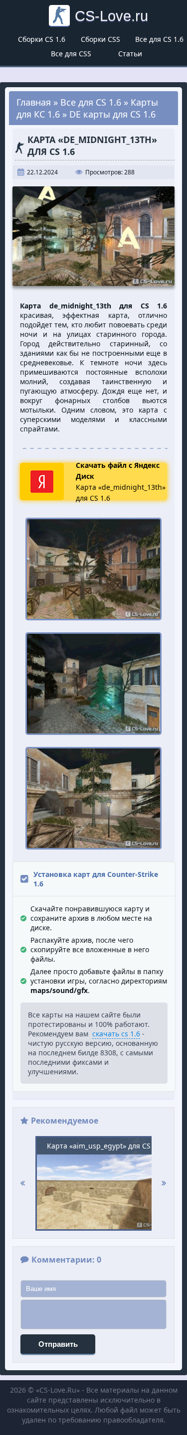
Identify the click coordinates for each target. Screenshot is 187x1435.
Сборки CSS (100, 39)
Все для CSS (71, 53)
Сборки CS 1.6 (41, 39)
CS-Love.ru (111, 15)
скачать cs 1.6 (116, 1033)
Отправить (58, 1344)
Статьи (130, 53)
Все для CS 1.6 (159, 39)
